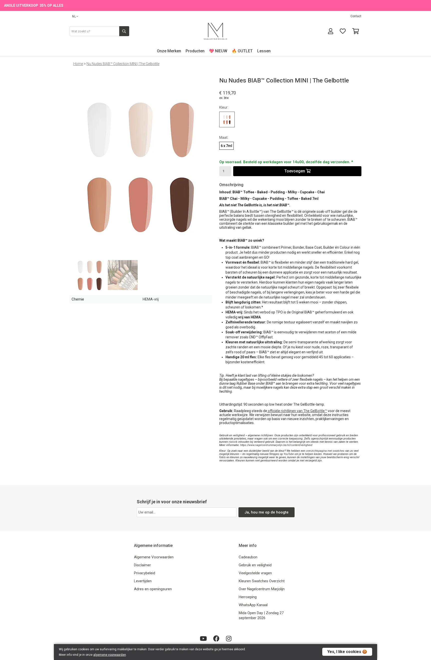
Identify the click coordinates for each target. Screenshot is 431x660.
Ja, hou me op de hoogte (266, 512)
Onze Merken (169, 51)
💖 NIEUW (218, 51)
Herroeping (248, 597)
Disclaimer (142, 565)
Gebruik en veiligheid (255, 565)
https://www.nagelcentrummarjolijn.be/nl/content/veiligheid (276, 445)
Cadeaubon (248, 557)
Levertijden (143, 581)
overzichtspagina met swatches (325, 450)
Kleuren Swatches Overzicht (262, 581)
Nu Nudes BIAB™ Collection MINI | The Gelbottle (123, 64)
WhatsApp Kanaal (253, 605)
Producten (195, 51)
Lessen (264, 51)
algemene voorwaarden (109, 655)
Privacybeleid (144, 573)
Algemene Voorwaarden (154, 557)
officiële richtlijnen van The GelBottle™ (297, 411)
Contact (355, 16)
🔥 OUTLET (242, 51)
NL (74, 16)
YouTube (289, 454)
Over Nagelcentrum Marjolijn (262, 589)
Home (78, 64)
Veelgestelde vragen (255, 573)
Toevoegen (295, 171)
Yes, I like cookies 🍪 (347, 651)
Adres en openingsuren (153, 589)
